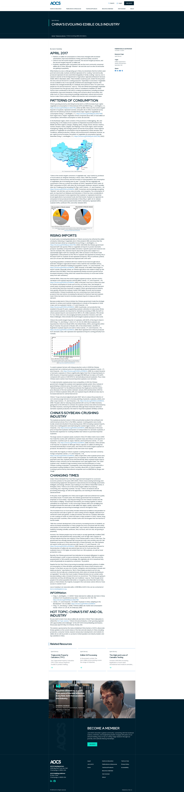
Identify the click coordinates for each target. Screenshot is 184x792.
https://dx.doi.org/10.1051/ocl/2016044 (62, 189)
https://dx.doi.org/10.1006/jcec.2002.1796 (63, 108)
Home (53, 36)
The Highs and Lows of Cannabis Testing (119, 656)
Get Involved (121, 9)
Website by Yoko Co (127, 790)
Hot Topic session (63, 621)
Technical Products (91, 9)
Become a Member (107, 9)
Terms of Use (125, 761)
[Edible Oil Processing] (81, 667)
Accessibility (125, 767)
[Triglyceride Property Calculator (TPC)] (52, 667)
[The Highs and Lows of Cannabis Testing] (110, 667)
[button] (111, 3)
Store (89, 767)
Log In (120, 3)
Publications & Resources (73, 9)
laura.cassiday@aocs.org (58, 589)
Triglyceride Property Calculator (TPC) (59, 656)
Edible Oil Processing (88, 655)
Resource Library (61, 36)
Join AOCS (129, 3)
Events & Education (55, 9)
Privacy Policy (125, 764)
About (132, 9)
